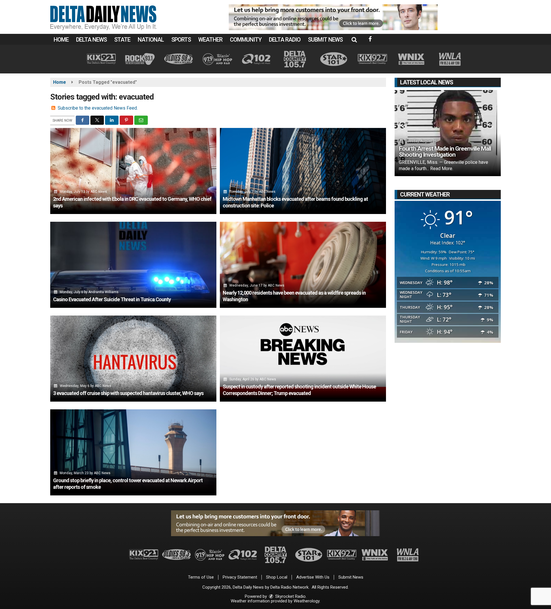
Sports (181, 39)
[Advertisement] (333, 17)
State (122, 39)
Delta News (91, 39)
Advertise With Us (312, 577)
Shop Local (276, 577)
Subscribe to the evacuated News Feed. (98, 108)
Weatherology (306, 601)
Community (245, 39)
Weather (210, 39)
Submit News (325, 39)
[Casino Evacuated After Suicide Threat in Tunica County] (133, 265)
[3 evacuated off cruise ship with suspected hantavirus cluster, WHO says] (133, 359)
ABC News (98, 192)
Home (61, 39)
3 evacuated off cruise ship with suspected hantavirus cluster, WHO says (128, 393)
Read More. (441, 168)
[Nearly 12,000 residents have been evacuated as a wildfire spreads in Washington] (303, 265)
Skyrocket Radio (290, 596)
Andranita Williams (103, 292)
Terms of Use (201, 577)
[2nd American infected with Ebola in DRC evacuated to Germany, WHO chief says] (133, 171)
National (151, 39)
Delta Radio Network (289, 587)
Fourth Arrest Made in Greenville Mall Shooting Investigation (445, 151)
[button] (354, 39)
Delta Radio (284, 39)
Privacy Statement (240, 577)
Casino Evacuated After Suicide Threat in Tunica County (112, 299)
